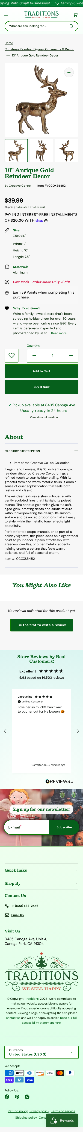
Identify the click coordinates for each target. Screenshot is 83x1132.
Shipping (10, 207)
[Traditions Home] (41, 14)
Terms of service (63, 1111)
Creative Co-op (20, 186)
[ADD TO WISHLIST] (11, 356)
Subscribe (64, 827)
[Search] (72, 26)
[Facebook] (7, 1097)
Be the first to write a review (42, 625)
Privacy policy (39, 1111)
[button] (6, 15)
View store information (44, 417)
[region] (41, 731)
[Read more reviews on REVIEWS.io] (59, 781)
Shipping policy (26, 1118)
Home (9, 43)
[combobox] (41, 26)
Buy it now (42, 387)
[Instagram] (27, 1097)
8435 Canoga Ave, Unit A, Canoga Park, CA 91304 (26, 941)
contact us (13, 1018)
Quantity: (33, 346)
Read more (59, 333)
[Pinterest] (17, 1097)
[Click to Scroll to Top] (74, 1105)
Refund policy (18, 1111)
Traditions (32, 999)
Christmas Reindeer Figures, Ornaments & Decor (39, 49)
